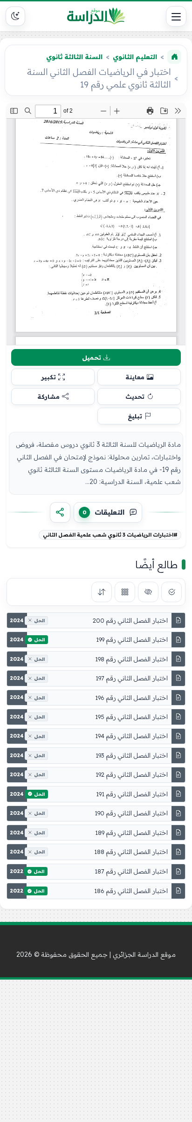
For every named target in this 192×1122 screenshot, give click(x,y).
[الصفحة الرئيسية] (174, 57)
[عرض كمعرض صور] (125, 592)
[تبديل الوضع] (15, 16)
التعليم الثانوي (135, 57)
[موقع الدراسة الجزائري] (96, 16)
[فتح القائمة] (176, 16)
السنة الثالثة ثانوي (74, 57)
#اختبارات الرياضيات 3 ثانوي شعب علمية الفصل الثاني (110, 534)
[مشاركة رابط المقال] (60, 512)
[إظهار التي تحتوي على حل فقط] (171, 592)
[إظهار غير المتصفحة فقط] (148, 592)
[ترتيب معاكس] (101, 592)
